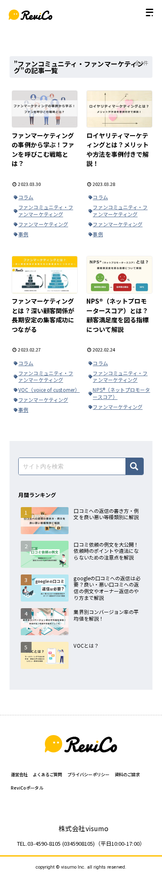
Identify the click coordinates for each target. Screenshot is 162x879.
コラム (25, 197)
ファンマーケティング (43, 224)
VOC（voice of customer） (48, 389)
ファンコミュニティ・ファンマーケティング (45, 210)
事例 (23, 234)
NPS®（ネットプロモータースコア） (121, 393)
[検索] (134, 466)
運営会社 (19, 774)
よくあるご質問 (47, 774)
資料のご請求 (127, 774)
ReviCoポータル (27, 788)
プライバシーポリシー (88, 774)
